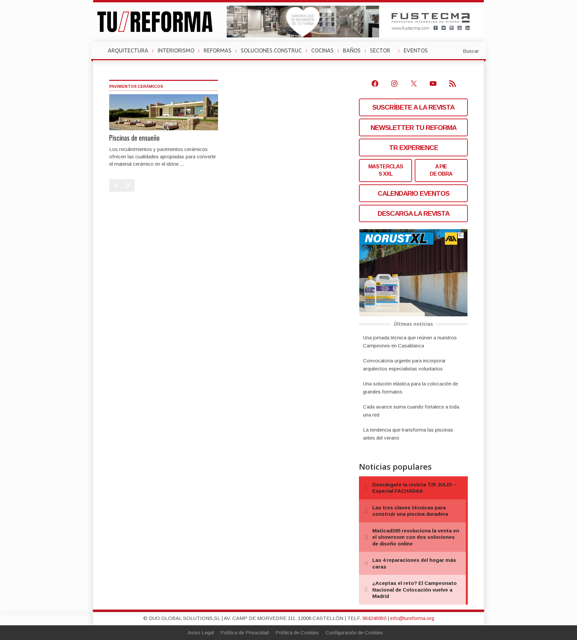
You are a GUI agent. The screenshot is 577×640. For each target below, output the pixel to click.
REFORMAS (217, 50)
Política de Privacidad (244, 632)
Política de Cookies (297, 632)
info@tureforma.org (412, 618)
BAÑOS (352, 50)
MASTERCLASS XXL (385, 170)
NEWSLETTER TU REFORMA (413, 127)
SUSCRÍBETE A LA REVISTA (413, 107)
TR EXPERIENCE (413, 147)
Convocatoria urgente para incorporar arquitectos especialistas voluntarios (404, 364)
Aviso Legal (201, 632)
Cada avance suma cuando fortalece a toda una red (411, 411)
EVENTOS (418, 53)
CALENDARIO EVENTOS (413, 193)
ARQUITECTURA (128, 50)
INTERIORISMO (176, 50)
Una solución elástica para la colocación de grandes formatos (410, 387)
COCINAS (322, 50)
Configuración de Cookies (354, 632)
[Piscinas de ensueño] (163, 112)
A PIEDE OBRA (441, 170)
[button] (454, 50)
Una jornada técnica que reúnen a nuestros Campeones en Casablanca (410, 341)
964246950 (374, 618)
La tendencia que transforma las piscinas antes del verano (408, 434)
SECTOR (383, 53)
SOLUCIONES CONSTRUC (271, 50)
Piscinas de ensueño (134, 138)
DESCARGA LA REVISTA (413, 213)
